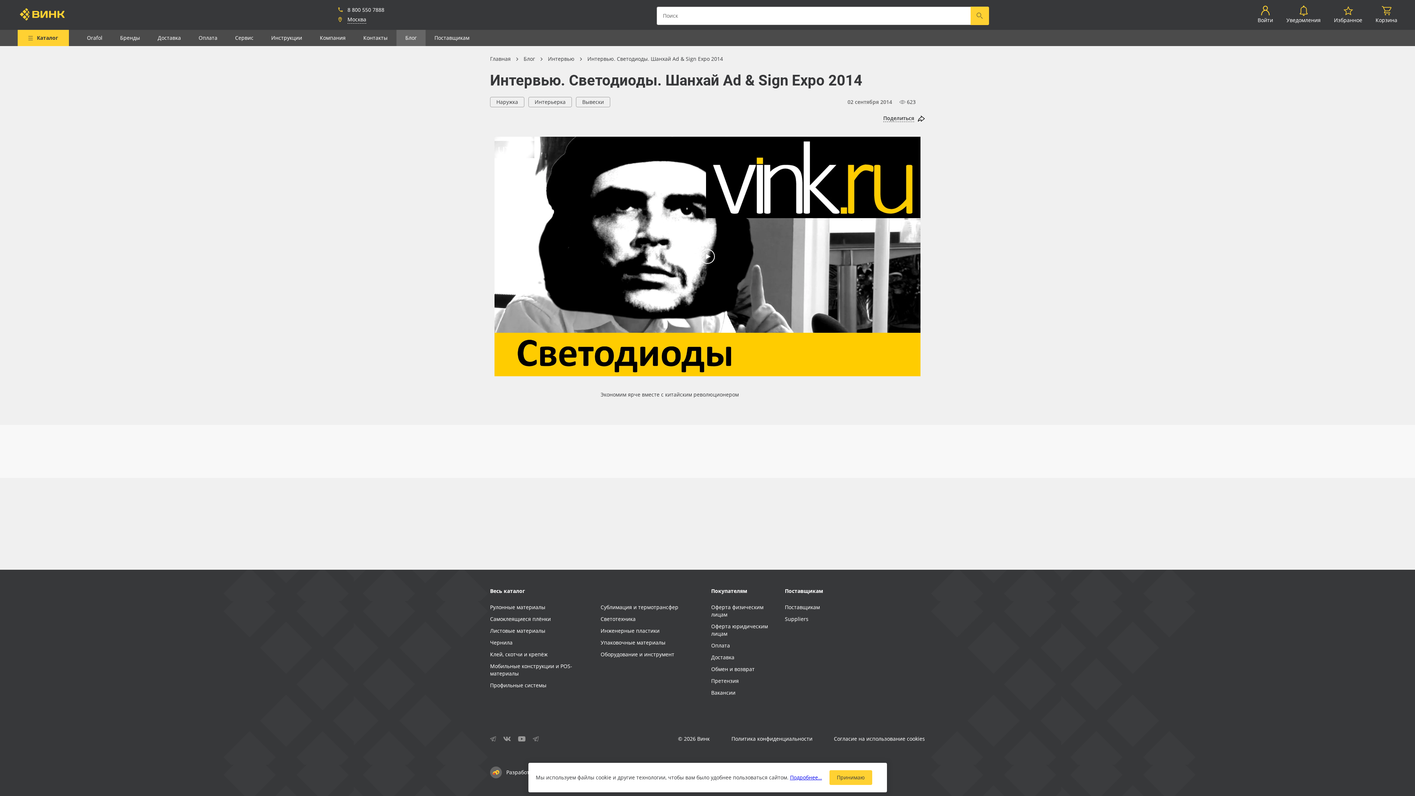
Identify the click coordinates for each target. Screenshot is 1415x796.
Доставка (169, 37)
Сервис (244, 37)
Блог (411, 37)
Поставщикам (451, 37)
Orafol (94, 37)
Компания (333, 37)
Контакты (375, 37)
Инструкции (286, 37)
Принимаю (851, 777)
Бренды (130, 37)
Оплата (208, 37)
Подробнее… (806, 777)
